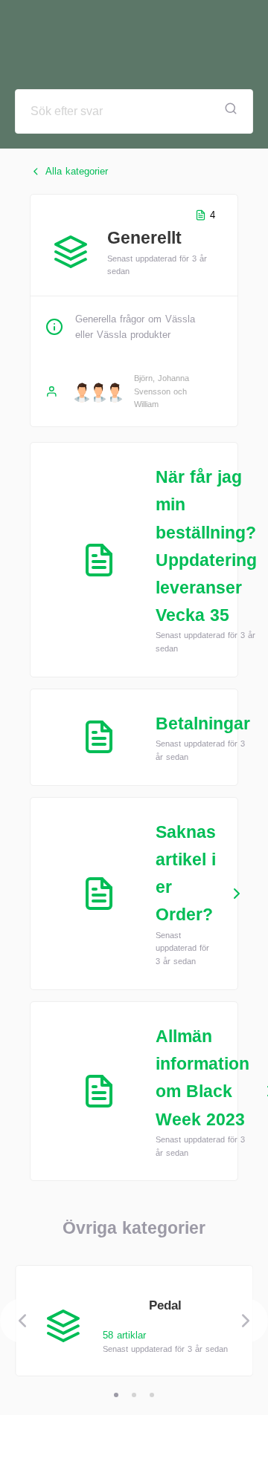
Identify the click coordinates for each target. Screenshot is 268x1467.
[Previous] (22, 1320)
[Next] (245, 1320)
